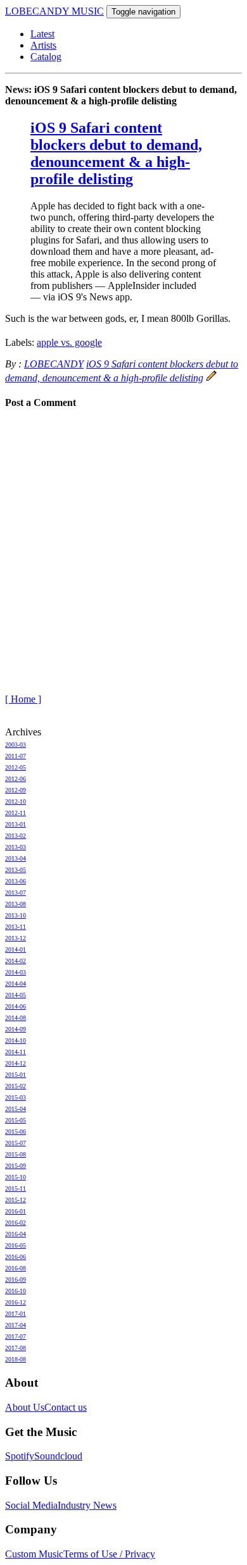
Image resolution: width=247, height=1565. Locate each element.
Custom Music (34, 1554)
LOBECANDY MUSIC (54, 11)
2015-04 (15, 1108)
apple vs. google (69, 342)
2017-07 (15, 1336)
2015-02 (15, 1086)
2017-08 (15, 1347)
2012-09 (15, 790)
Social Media (31, 1505)
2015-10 (15, 1177)
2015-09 (15, 1165)
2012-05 (15, 767)
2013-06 (15, 881)
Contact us (65, 1407)
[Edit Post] (211, 377)
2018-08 (15, 1359)
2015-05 (15, 1120)
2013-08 (15, 903)
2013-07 (15, 892)
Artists (43, 45)
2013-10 (15, 915)
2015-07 (15, 1142)
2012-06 (15, 778)
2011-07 (15, 755)
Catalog (45, 56)
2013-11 (15, 926)
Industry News (87, 1505)
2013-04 (15, 858)
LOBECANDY (54, 364)
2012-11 (15, 812)
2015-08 (15, 1154)
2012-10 (15, 801)
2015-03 (15, 1097)
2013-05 (15, 869)
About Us (24, 1407)
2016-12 (15, 1302)
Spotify (19, 1456)
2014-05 (15, 994)
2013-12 (15, 938)
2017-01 (15, 1313)
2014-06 (15, 1006)
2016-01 (15, 1211)
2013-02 (15, 835)
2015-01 (15, 1074)
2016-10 (15, 1290)
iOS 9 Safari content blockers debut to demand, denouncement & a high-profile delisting (116, 153)
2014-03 (15, 972)
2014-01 (15, 949)
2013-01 (15, 824)
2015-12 (15, 1199)
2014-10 (15, 1040)
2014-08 (15, 1017)
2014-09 (15, 1029)
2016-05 (15, 1245)
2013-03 (15, 847)
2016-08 (15, 1268)
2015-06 (15, 1131)
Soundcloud (58, 1456)
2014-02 (15, 960)
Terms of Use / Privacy (109, 1554)
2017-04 (15, 1325)
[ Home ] (23, 699)
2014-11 (15, 1051)
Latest (42, 33)
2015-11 (15, 1188)
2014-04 (15, 983)
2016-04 (15, 1234)
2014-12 (15, 1063)
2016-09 (15, 1279)
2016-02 (15, 1222)
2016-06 (15, 1256)
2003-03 (15, 744)
